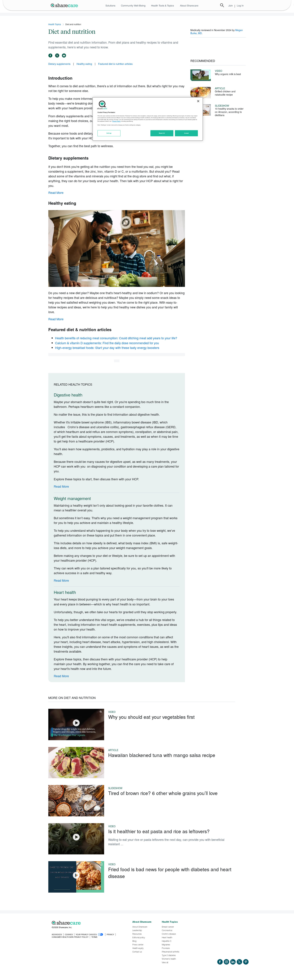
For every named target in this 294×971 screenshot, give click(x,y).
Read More (55, 192)
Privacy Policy (116, 121)
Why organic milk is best (228, 74)
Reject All (162, 133)
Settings (109, 133)
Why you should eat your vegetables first (151, 716)
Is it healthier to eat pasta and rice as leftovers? (159, 831)
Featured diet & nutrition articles (115, 64)
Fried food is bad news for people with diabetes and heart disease (169, 872)
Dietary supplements (59, 64)
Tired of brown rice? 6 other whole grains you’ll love (163, 793)
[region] (147, 119)
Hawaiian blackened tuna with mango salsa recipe (161, 755)
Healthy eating (84, 64)
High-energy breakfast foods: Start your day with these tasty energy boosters (107, 347)
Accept (186, 133)
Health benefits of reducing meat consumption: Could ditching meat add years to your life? (116, 338)
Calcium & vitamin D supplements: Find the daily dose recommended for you (107, 343)
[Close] (198, 101)
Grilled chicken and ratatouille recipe (225, 93)
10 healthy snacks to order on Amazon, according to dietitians (229, 112)
